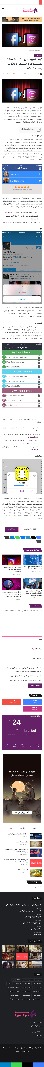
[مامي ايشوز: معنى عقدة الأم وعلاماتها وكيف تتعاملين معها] (36, 863)
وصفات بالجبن (37, 999)
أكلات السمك (37, 983)
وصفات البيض (26, 995)
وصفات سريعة (14, 999)
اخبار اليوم (27, 983)
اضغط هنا (8, 213)
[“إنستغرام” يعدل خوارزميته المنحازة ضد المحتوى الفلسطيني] (11, 560)
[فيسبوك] (38, 537)
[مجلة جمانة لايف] (30, 9)
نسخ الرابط (11, 529)
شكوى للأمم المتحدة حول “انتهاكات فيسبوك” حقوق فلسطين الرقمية (33, 593)
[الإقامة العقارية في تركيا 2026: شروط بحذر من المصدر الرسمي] (35, 964)
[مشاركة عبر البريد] (6, 537)
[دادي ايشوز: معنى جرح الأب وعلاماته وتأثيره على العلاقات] (36, 853)
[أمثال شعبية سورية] (36, 844)
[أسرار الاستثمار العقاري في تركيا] (36, 836)
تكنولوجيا (31, 50)
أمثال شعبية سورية (21, 842)
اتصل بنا (39, 1039)
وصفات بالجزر (26, 999)
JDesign (17, 1052)
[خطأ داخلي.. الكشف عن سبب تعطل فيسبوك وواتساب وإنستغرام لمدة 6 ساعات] (11, 584)
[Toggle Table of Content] (37, 130)
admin (37, 74)
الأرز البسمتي (18, 983)
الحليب (9, 983)
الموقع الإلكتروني (37, 658)
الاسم (40, 639)
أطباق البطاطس (27, 980)
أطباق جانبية (16, 980)
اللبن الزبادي (37, 987)
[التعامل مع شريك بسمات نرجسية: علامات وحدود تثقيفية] (8, 948)
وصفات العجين (14, 995)
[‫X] (32, 537)
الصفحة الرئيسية (37, 1032)
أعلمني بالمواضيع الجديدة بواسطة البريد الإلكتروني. (25, 680)
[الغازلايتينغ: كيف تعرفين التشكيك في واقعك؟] (8, 964)
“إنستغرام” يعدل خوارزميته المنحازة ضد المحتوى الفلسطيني (12, 570)
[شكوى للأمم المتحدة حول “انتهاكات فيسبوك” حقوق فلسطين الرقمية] (32, 583)
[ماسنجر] (22, 537)
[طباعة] (38, 541)
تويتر (30, 987)
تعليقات (9, 828)
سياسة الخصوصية (36, 1022)
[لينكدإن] (27, 537)
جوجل (24, 987)
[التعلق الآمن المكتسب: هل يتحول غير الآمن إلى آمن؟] (35, 948)
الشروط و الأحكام (36, 1026)
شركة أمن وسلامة (35, 887)
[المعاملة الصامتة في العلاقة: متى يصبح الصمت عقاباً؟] (35, 956)
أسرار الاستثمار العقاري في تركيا (18, 834)
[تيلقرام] (11, 537)
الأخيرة (22, 828)
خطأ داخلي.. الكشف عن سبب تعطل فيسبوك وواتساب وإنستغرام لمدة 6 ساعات (11, 595)
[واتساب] (17, 537)
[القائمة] (3, 10)
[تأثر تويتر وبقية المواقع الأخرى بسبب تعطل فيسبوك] (32, 560)
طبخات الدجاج (26, 991)
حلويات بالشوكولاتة (13, 987)
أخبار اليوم (38, 980)
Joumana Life (25, 1052)
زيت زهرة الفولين (23, 870)
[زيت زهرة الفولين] (36, 873)
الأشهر (35, 828)
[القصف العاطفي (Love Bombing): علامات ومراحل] (8, 956)
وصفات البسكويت (14, 991)
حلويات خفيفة (37, 991)
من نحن (39, 1035)
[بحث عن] (41, 10)
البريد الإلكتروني (37, 649)
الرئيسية (38, 50)
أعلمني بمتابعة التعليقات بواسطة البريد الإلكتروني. (25, 676)
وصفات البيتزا (37, 995)
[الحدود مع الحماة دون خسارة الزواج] (22, 964)
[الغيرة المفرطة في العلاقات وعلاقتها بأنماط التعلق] (22, 948)
